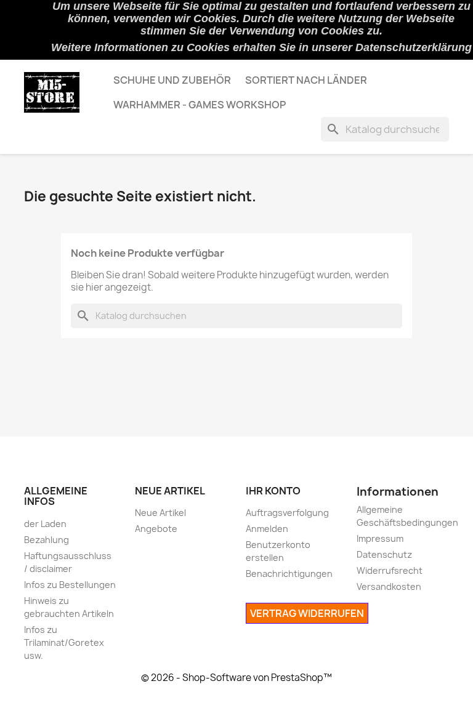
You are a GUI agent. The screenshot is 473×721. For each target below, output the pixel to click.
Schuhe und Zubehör (172, 80)
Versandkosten (389, 586)
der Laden (45, 524)
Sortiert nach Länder (306, 80)
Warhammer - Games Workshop (199, 104)
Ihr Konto (273, 490)
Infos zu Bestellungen (70, 584)
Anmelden (267, 528)
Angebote (156, 528)
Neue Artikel (160, 512)
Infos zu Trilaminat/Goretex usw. (64, 642)
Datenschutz (384, 554)
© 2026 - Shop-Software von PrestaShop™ (236, 677)
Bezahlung (46, 540)
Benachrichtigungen (289, 573)
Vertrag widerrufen (307, 613)
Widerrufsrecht (389, 570)
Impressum (380, 538)
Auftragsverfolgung (287, 512)
